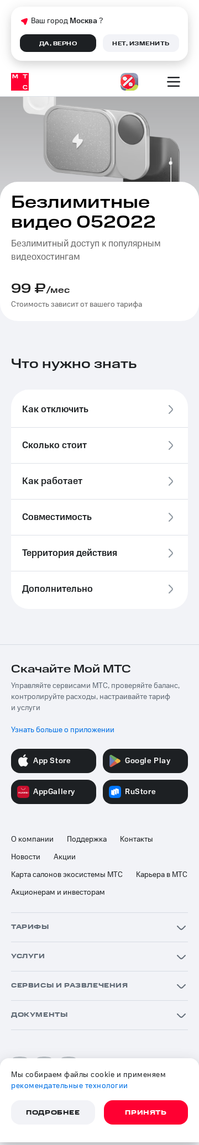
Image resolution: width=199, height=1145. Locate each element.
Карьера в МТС (161, 874)
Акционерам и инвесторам (58, 892)
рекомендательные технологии (69, 1085)
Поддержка (87, 839)
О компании (32, 839)
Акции (65, 857)
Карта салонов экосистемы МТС (67, 874)
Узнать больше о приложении (62, 730)
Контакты (136, 839)
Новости (25, 857)
